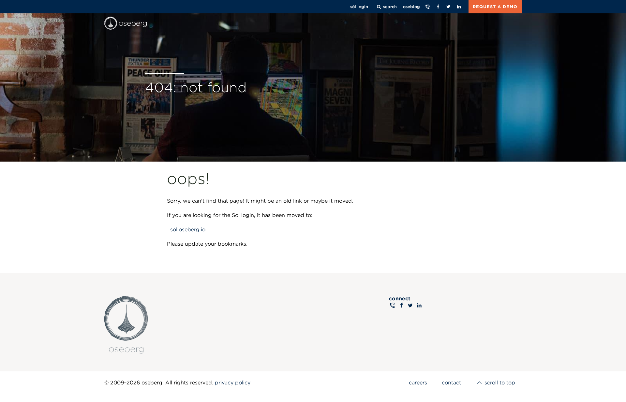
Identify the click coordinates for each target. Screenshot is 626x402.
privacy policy (232, 383)
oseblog (411, 6)
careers (418, 383)
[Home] (125, 23)
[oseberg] (208, 322)
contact (451, 383)
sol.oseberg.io (187, 229)
